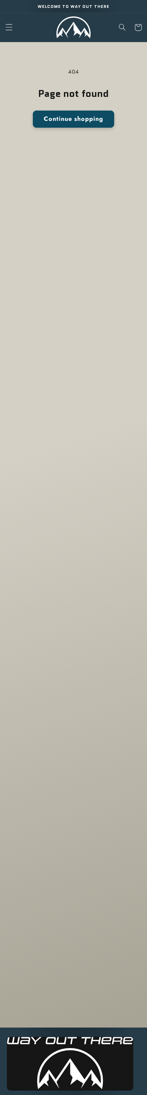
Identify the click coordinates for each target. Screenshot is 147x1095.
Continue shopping (74, 118)
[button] (9, 27)
